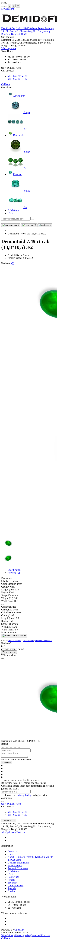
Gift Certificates (15, 885)
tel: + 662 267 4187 (17, 79)
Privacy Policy (24, 795)
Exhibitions (13, 210)
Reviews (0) (14, 572)
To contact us (9, 820)
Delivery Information (18, 862)
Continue (7, 763)
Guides (11, 891)
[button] (27, 31)
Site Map (12, 882)
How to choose (14, 640)
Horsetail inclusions (43, 640)
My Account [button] (7, 8)
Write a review (9, 652)
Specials (12, 888)
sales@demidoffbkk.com (13, 832)
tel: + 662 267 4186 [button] (11, 803)
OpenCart (19, 929)
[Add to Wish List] (2, 604)
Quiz (10, 854)
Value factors (28, 640)
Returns (11, 879)
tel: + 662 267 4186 (17, 76)
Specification (14, 570)
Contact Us (13, 877)
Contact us (13, 851)
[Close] (2, 658)
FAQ (10, 213)
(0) (12, 263)
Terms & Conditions (18, 868)
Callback (5, 84)
